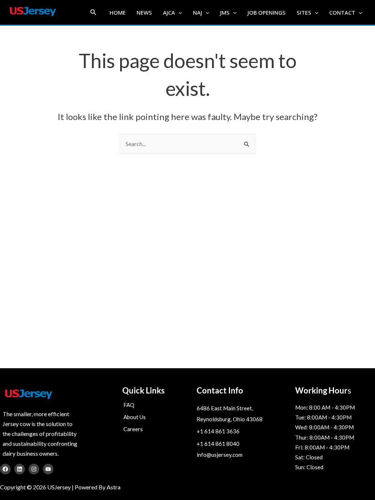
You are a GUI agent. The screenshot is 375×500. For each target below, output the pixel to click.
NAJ (197, 12)
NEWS (144, 12)
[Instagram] (34, 469)
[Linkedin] (19, 469)
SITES (304, 12)
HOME (117, 12)
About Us (134, 417)
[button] (93, 12)
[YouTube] (48, 469)
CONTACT (342, 12)
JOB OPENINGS (267, 12)
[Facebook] (5, 469)
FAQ (128, 405)
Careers (133, 429)
